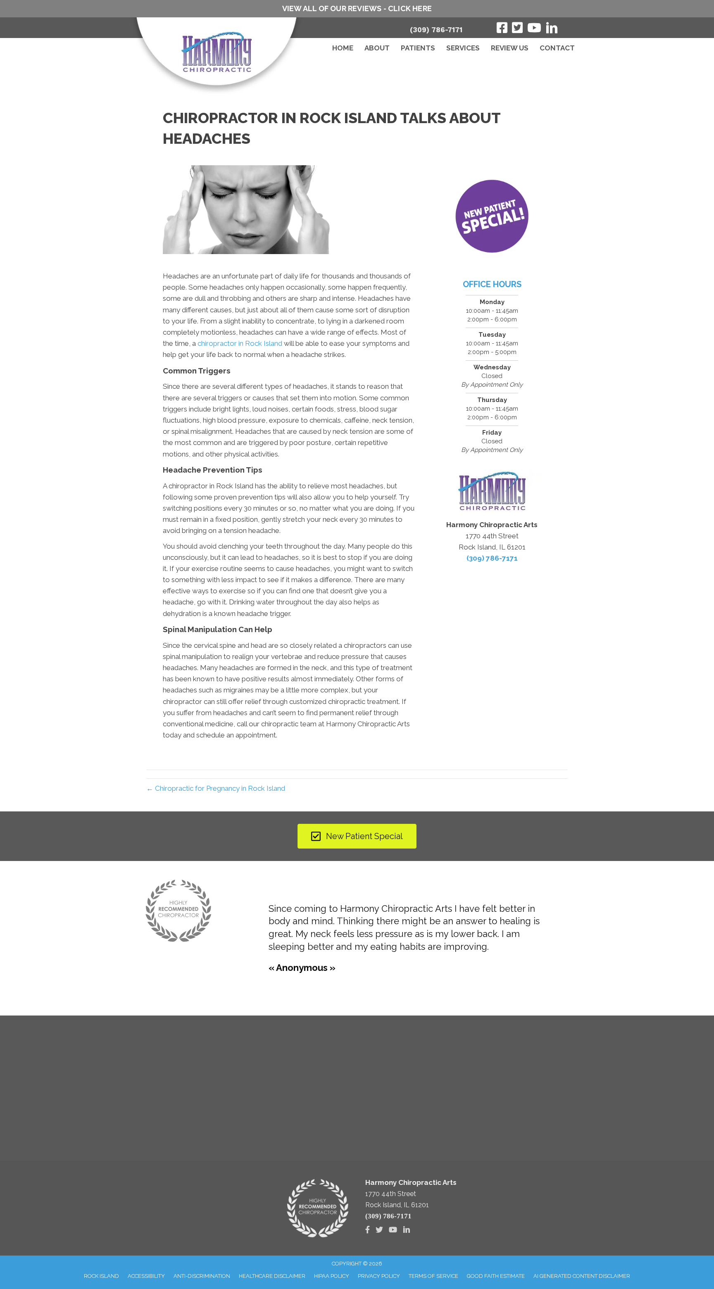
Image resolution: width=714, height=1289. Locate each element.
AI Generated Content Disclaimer (581, 1276)
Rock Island (101, 1276)
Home (342, 48)
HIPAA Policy (331, 1276)
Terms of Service (433, 1276)
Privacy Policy (379, 1276)
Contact (557, 48)
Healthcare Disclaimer (272, 1276)
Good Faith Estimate (496, 1276)
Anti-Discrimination (202, 1276)
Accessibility (146, 1276)
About (377, 48)
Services (463, 48)
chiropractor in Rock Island (240, 343)
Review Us (509, 48)
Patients (418, 48)
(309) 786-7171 (436, 30)
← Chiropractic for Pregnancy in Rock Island (215, 788)
